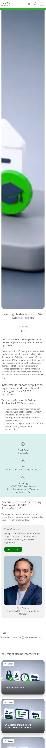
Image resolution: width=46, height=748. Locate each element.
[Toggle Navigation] (42, 4)
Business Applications (12, 637)
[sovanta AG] (5, 3)
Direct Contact (13, 549)
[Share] (21, 330)
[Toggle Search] (36, 4)
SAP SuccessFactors (33, 637)
